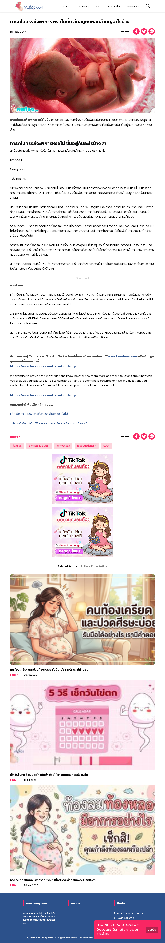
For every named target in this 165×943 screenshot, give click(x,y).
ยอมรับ (152, 930)
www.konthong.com (123, 356)
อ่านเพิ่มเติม (103, 934)
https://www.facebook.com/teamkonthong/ (43, 366)
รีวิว (98, 6)
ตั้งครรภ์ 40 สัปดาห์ (39, 446)
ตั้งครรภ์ (17, 446)
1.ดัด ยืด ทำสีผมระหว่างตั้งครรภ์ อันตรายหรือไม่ (39, 413)
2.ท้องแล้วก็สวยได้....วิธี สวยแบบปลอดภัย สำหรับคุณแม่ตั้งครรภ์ (48, 423)
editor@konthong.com (132, 913)
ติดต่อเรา (133, 6)
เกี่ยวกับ (65, 6)
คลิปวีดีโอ (114, 6)
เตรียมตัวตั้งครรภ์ (86, 446)
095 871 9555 (126, 918)
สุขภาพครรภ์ (63, 446)
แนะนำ (106, 446)
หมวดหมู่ (83, 6)
